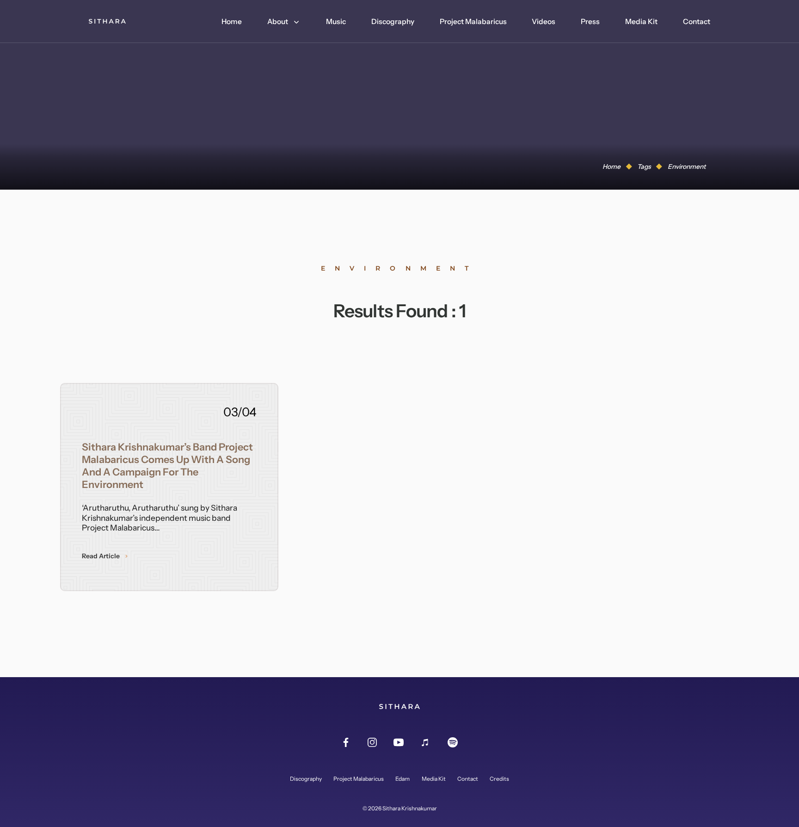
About (277, 21)
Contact (696, 21)
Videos (543, 21)
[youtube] (398, 742)
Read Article (101, 556)
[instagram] (372, 743)
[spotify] (453, 742)
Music (336, 21)
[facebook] (345, 743)
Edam (402, 779)
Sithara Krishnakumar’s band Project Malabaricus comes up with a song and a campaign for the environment (167, 465)
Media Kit (641, 21)
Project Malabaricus (473, 21)
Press (590, 21)
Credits (499, 779)
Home (231, 21)
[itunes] (425, 742)
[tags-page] (107, 21)
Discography (392, 21)
